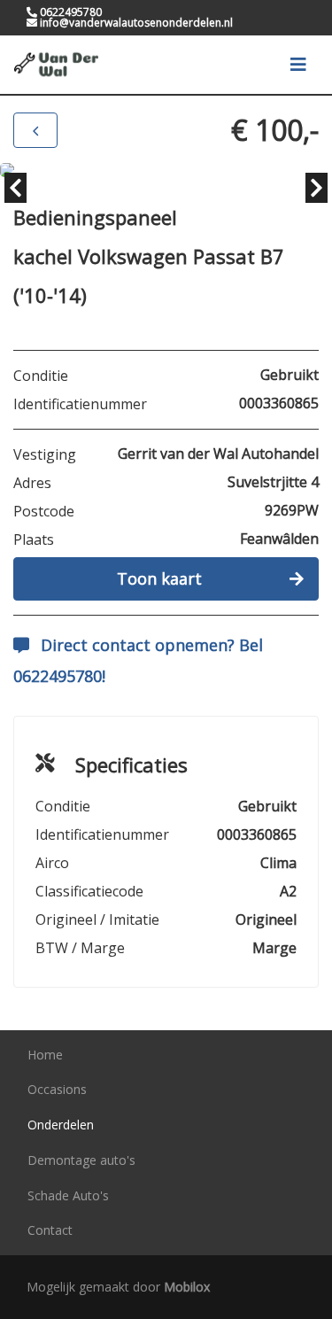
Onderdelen (60, 1124)
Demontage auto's (81, 1160)
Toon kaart (159, 578)
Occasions (57, 1089)
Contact (50, 1230)
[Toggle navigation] (298, 64)
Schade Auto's (68, 1195)
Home (45, 1054)
